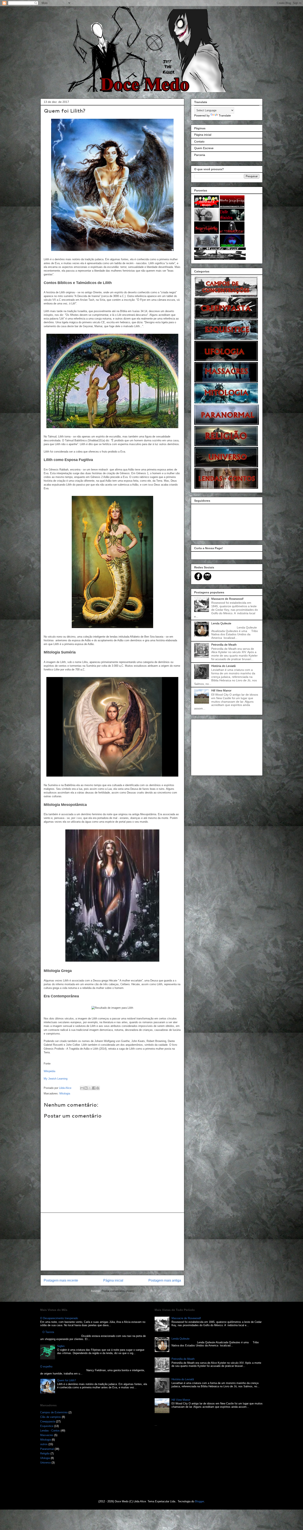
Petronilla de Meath (224, 644)
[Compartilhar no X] (90, 1088)
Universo (45, 1462)
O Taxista (48, 1332)
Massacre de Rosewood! (227, 598)
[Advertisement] (112, 1241)
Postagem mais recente (61, 1280)
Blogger (199, 1501)
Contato (199, 141)
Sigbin (61, 1346)
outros (44, 1444)
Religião (45, 1453)
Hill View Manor (221, 690)
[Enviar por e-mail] (82, 1088)
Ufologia (45, 1458)
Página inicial (113, 1280)
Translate (225, 115)
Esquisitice (46, 1426)
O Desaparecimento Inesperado (59, 1318)
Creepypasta (47, 1421)
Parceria (199, 155)
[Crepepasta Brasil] (206, 206)
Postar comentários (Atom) (118, 1290)
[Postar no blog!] (86, 1088)
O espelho (46, 1366)
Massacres (46, 1435)
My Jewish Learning (55, 1078)
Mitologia (64, 1093)
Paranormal (47, 1448)
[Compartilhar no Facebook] (94, 1088)
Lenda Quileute (221, 623)
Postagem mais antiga (164, 1280)
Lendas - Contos (50, 1430)
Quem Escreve (204, 148)
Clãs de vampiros (50, 1416)
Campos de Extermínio (54, 1412)
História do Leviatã (223, 666)
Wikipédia (49, 1071)
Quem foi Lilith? (66, 1380)
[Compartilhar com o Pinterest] (98, 1088)
